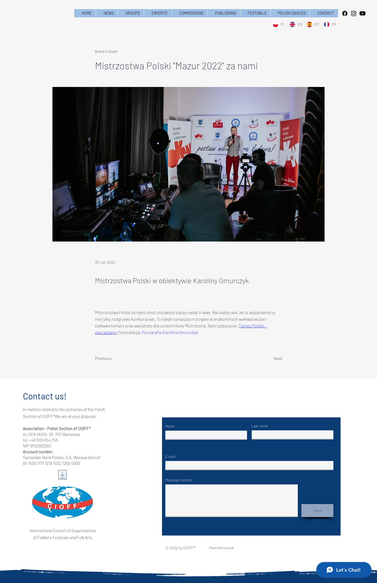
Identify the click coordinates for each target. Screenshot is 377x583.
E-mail (170, 457)
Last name (260, 426)
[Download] (62, 474)
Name (170, 426)
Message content (178, 480)
